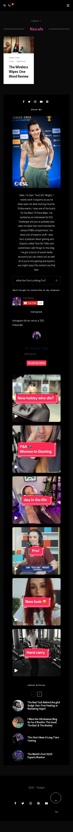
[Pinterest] (38, 803)
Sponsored (21, 61)
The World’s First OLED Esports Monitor (39, 756)
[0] (9, 5)
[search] (57, 280)
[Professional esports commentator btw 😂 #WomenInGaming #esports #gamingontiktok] (36, 551)
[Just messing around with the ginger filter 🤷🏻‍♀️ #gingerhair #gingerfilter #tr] (36, 601)
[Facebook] (15, 803)
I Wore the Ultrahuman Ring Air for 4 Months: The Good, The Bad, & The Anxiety (42, 722)
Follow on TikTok (36, 363)
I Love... (12, 61)
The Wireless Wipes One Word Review (19, 72)
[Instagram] (31, 803)
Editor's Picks (14, 57)
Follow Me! (17, 325)
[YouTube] (46, 803)
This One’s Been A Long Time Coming (43, 739)
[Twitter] (23, 803)
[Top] (55, 798)
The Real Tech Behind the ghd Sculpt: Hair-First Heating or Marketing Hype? (43, 705)
